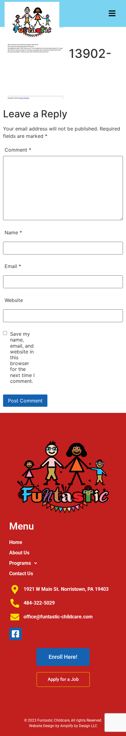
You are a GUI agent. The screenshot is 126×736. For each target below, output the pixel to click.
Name (13, 232)
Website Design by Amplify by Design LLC (63, 726)
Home (15, 542)
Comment (18, 150)
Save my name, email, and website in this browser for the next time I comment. (22, 357)
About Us (19, 553)
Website (14, 300)
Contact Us (21, 573)
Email (13, 266)
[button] (112, 13)
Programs (20, 563)
